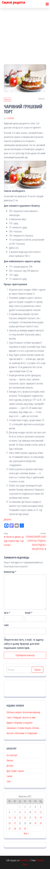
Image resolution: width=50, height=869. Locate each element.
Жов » (26, 833)
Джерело (7, 519)
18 (35, 817)
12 (41, 812)
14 (15, 817)
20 (9, 823)
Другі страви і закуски (15, 771)
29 (20, 828)
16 (25, 817)
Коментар (10, 572)
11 (35, 812)
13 (9, 817)
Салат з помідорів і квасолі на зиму (21, 717)
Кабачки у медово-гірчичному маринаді (23, 712)
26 (41, 823)
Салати (9, 776)
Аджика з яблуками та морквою (20, 722)
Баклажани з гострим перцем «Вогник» (23, 728)
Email (28, 612)
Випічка (7, 99)
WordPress (24, 860)
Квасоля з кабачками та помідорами (22, 733)
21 (15, 823)
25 (35, 823)
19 (41, 817)
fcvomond (10, 118)
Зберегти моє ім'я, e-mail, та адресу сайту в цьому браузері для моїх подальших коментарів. (23, 644)
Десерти (10, 765)
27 (9, 828)
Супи (8, 781)
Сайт (6, 625)
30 (25, 828)
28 (15, 828)
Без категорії (12, 755)
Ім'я (7, 612)
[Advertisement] (25, 34)
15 (20, 817)
